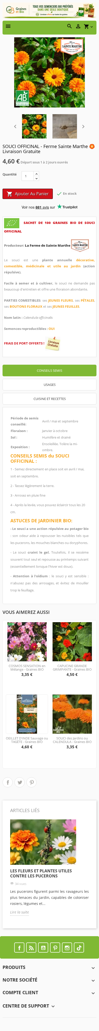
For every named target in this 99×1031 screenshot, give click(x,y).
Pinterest (31, 782)
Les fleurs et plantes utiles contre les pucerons (41, 873)
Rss (31, 947)
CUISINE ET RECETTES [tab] (50, 398)
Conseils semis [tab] (49, 370)
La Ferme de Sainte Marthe (48, 245)
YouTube (43, 947)
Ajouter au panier (28, 194)
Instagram (67, 947)
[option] (49, 871)
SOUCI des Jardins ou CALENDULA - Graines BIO (72, 740)
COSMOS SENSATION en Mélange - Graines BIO (27, 667)
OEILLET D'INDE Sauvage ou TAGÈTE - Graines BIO (27, 740)
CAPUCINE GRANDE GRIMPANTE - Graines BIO (72, 667)
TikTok (79, 947)
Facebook (19, 947)
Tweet (19, 782)
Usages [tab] (50, 384)
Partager (7, 782)
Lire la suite (19, 912)
